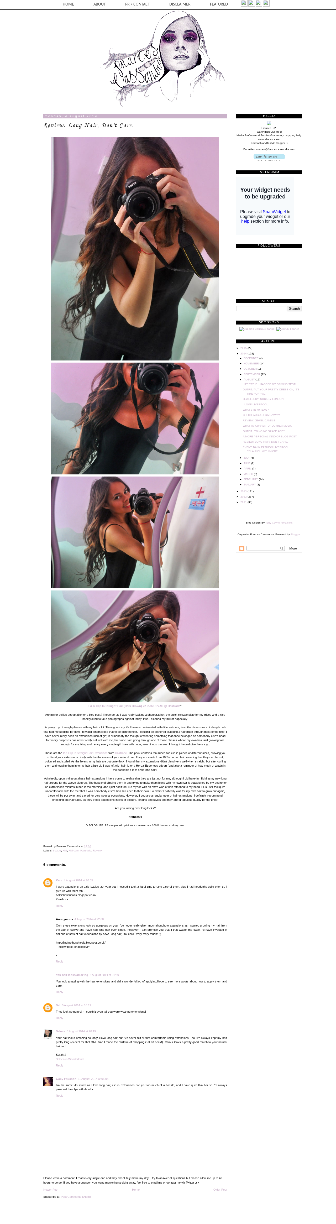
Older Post (220, 1189)
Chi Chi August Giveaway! (261, 415)
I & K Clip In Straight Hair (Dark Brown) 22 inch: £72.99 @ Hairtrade (134, 706)
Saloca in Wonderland (69, 1059)
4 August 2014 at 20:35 (78, 880)
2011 (244, 502)
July (247, 457)
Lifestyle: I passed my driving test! (269, 384)
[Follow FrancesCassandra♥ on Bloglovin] (269, 160)
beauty (57, 850)
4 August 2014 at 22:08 (89, 919)
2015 (244, 348)
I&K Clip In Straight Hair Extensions (85, 753)
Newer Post (50, 1189)
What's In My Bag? (256, 409)
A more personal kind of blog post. (270, 436)
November (252, 363)
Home (136, 1189)
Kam (59, 880)
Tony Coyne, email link (278, 522)
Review (97, 850)
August (249, 379)
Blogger (295, 534)
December (251, 358)
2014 (244, 353)
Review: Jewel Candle (259, 420)
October (251, 368)
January (250, 484)
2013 (244, 491)
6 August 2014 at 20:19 (81, 1031)
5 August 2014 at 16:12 (76, 1005)
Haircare (74, 850)
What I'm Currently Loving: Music (267, 425)
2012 (244, 496)
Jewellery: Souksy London (263, 398)
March (249, 474)
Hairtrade (121, 753)
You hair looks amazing (72, 974)
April (248, 468)
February (251, 479)
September (252, 374)
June (247, 463)
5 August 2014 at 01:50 (104, 974)
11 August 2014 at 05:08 (93, 1078)
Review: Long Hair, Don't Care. (88, 125)
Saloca (60, 1031)
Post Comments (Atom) (76, 1196)
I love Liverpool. (256, 404)
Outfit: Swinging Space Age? (264, 431)
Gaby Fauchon (66, 1078)
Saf (58, 1005)
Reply (59, 905)
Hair (65, 850)
